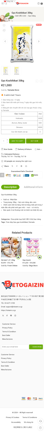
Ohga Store (33, 266)
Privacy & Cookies (12, 417)
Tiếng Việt (9, 1)
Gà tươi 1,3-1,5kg (8, 260)
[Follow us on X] (3, 315)
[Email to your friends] (26, 166)
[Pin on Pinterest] (21, 166)
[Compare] (4, 30)
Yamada (32, 222)
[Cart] (42, 3)
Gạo (14, 222)
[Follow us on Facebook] (7, 315)
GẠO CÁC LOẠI (20, 16)
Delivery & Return (24, 149)
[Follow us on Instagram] (15, 316)
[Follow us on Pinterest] (11, 315)
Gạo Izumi (27, 260)
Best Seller (6, 335)
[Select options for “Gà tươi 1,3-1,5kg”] (18, 257)
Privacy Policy (7, 328)
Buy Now (34, 141)
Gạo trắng (32, 16)
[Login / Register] (38, 3)
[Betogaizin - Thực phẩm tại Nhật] (22, 285)
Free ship (9, 222)
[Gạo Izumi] (33, 247)
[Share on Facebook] (17, 166)
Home (10, 16)
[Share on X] (12, 166)
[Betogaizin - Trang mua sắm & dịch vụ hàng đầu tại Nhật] (22, 3)
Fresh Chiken (12, 266)
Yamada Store (13, 90)
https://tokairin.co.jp (8, 310)
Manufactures (7, 339)
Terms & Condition (9, 332)
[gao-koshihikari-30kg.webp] (22, 44)
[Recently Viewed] (40, 427)
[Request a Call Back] (40, 421)
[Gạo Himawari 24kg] (41, 81)
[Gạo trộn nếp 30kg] (36, 81)
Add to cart (17, 141)
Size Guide (7, 149)
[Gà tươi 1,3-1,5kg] (11, 247)
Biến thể (5, 242)
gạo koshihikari (22, 222)
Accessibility (16, 422)
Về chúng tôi (28, 422)
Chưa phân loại (16, 219)
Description (10, 187)
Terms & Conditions (29, 417)
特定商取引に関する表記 (23, 427)
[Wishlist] (4, 25)
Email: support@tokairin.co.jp (11, 307)
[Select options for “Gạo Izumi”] (40, 257)
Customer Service (8, 324)
